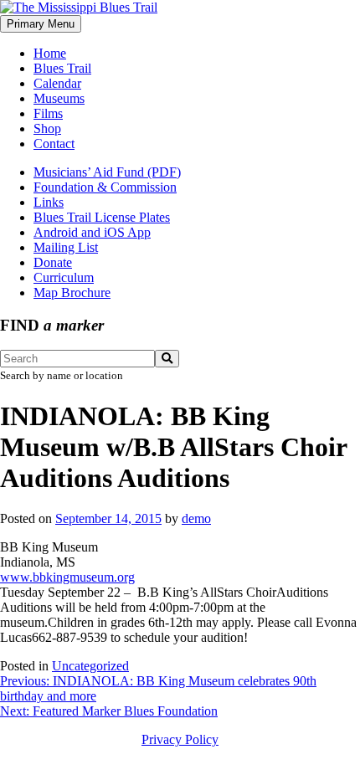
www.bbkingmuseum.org (67, 577)
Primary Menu (41, 24)
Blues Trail (62, 68)
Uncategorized (90, 666)
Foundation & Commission (105, 187)
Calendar (57, 83)
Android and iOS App (92, 232)
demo (196, 518)
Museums (59, 98)
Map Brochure (72, 292)
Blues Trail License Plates (101, 217)
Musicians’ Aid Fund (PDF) (107, 172)
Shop (47, 128)
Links (48, 202)
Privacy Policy (180, 739)
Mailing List (65, 247)
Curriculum (63, 277)
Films (48, 113)
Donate (52, 262)
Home (49, 53)
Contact (54, 143)
